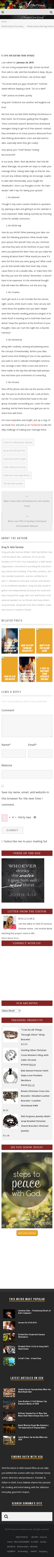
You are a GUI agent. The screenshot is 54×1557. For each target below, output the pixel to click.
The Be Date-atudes (13, 483)
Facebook (35, 424)
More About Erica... (11, 938)
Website (7, 765)
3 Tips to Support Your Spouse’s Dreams (44, 674)
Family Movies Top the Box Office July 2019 (32, 1438)
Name (6, 744)
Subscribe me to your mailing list (25, 841)
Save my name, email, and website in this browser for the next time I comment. (25, 798)
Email (32, 744)
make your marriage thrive (16, 475)
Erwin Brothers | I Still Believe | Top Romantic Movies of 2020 (32, 1402)
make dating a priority (14, 467)
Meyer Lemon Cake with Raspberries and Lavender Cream (27, 503)
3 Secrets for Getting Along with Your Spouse (27, 675)
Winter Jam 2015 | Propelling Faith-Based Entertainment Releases (27, 523)
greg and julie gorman (14, 450)
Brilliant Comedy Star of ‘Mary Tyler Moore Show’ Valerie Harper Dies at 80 (33, 1414)
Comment (8, 710)
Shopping (43, 1551)
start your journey (27, 1233)
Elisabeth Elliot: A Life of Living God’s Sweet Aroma (33, 1347)
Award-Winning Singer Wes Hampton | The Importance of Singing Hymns (33, 1426)
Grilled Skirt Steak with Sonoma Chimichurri (31, 1335)
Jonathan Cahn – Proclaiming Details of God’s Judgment (34, 1311)
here (13, 424)
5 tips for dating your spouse (17, 442)
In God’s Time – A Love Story (29, 1358)
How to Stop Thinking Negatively (27, 648)
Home (4, 21)
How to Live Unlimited (9, 678)
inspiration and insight (14, 459)
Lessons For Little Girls (27, 1322)
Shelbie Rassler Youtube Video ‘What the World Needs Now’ (34, 1390)
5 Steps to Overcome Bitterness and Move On (9, 646)
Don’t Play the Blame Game (44, 648)
